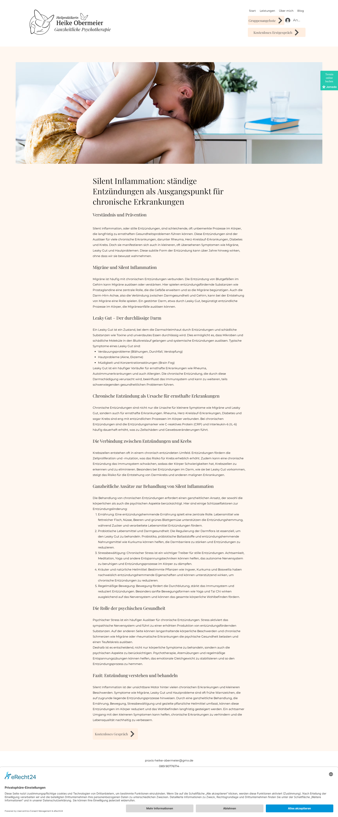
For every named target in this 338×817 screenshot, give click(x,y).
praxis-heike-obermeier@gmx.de (169, 760)
